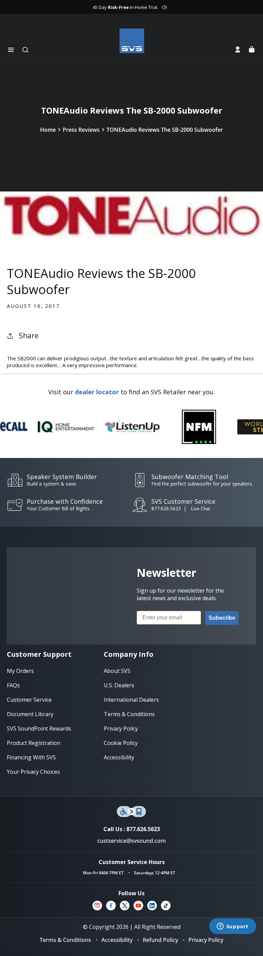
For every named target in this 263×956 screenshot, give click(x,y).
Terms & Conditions (65, 940)
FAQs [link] (13, 685)
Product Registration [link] (33, 743)
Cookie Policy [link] (121, 743)
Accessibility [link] (119, 757)
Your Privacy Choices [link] (33, 772)
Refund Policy (160, 940)
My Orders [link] (20, 671)
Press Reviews (81, 129)
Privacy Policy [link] (121, 728)
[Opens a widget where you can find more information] (232, 926)
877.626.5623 (166, 508)
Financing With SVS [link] (31, 757)
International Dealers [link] (131, 699)
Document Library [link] (30, 714)
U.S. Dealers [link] (119, 685)
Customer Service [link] (29, 699)
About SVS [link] (117, 671)
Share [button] (29, 335)
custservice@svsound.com (131, 840)
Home (48, 129)
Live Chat (200, 508)
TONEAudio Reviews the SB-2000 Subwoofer (165, 129)
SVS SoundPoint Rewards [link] (39, 728)
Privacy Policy (205, 940)
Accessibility (117, 940)
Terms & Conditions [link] (129, 714)
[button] (11, 49)
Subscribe (222, 618)
